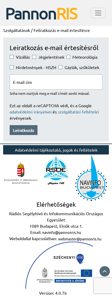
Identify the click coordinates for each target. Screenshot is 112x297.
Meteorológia (84, 56)
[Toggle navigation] (98, 13)
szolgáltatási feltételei (78, 111)
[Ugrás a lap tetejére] (104, 271)
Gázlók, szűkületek (82, 67)
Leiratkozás (23, 130)
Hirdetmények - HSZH (36, 67)
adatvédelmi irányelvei (31, 111)
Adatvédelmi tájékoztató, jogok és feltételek (56, 149)
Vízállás (23, 56)
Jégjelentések (51, 56)
